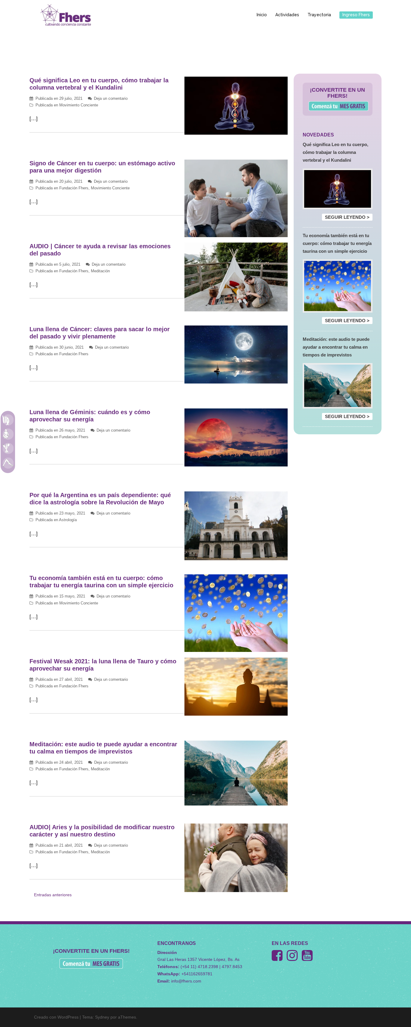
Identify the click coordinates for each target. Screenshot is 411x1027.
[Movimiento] (8, 463)
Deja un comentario (111, 98)
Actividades (287, 14)
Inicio (262, 14)
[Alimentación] (8, 448)
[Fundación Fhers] (65, 14)
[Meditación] (8, 434)
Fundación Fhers (73, 188)
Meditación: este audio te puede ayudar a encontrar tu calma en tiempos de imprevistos (336, 347)
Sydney (102, 1017)
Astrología (68, 520)
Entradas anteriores (53, 894)
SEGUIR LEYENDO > (347, 217)
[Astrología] (8, 419)
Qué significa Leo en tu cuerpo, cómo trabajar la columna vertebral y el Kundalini (335, 152)
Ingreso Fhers (356, 14)
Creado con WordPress (56, 1017)
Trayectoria (319, 14)
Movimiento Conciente (78, 105)
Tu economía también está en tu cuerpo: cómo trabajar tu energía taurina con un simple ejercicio (337, 243)
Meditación (100, 271)
